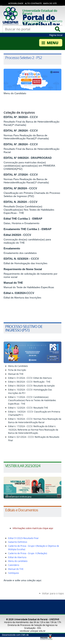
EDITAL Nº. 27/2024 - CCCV (21, 174)
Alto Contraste (33, 3)
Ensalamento (12, 248)
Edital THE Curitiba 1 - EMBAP (23, 218)
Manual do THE (13, 282)
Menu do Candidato (15, 93)
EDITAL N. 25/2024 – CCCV (20, 201)
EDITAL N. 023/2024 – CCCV (21, 258)
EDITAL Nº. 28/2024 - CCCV (21, 144)
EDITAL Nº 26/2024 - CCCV (20, 188)
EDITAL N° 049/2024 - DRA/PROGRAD (28, 157)
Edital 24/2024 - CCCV (17, 234)
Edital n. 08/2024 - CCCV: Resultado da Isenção (31, 385)
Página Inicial (55, 35)
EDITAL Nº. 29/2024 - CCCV (21, 130)
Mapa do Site (50, 3)
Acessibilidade (15, 3)
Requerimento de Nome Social (23, 269)
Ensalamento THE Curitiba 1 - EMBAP (27, 229)
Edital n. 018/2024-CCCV (19, 293)
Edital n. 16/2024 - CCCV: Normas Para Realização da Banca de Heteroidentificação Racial (34, 420)
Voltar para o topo (53, 593)
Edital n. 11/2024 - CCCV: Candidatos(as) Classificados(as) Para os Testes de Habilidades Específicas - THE (32, 400)
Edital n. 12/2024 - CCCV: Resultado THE (28, 407)
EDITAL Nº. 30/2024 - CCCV (21, 117)
